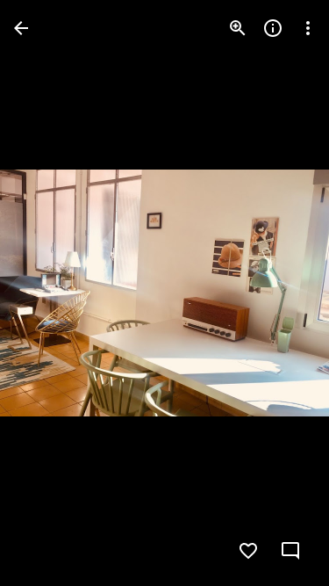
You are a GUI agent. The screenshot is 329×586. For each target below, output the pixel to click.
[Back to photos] (21, 28)
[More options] (307, 28)
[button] (49, 293)
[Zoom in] (237, 28)
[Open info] (272, 28)
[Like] (248, 550)
